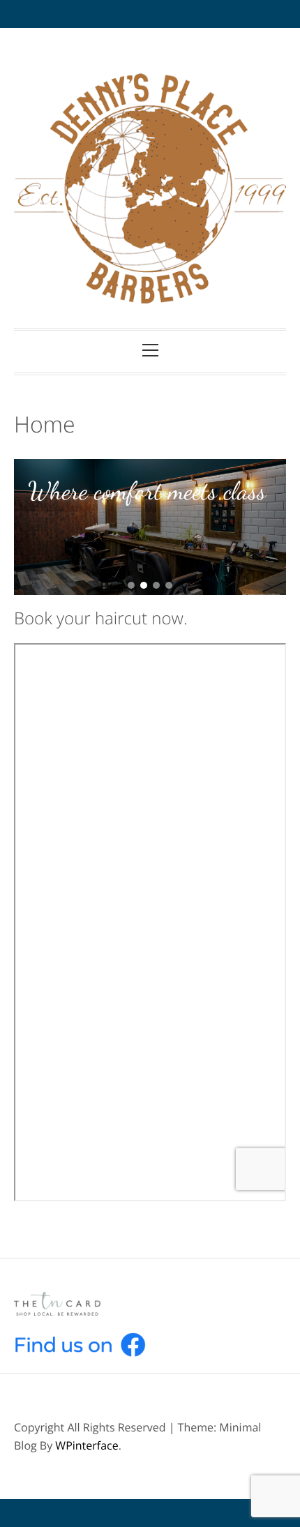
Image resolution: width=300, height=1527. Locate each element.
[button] (131, 585)
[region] (150, 527)
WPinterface (86, 1445)
